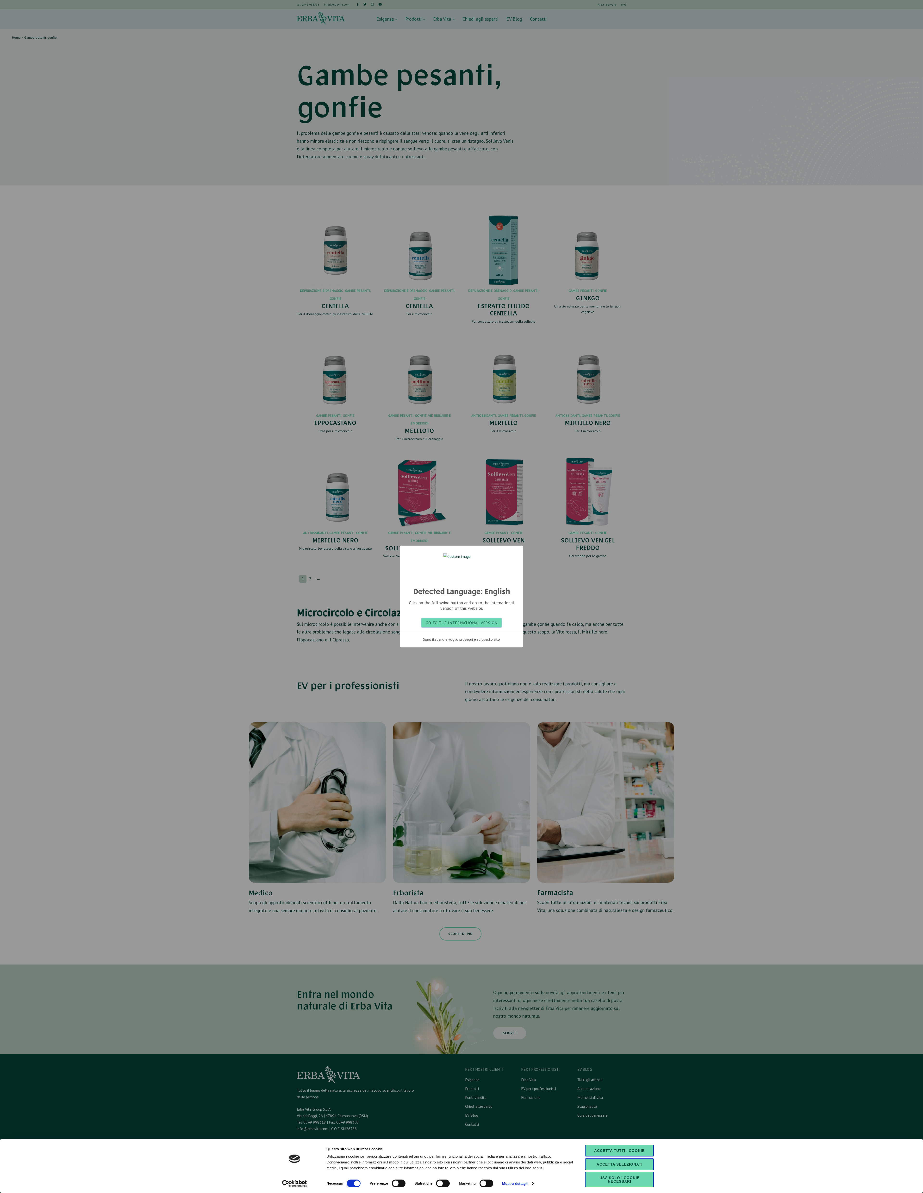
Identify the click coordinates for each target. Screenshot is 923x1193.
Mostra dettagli (515, 1183)
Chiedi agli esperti (480, 19)
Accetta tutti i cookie (619, 1151)
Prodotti (414, 19)
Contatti (538, 19)
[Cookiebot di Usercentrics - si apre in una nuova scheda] (295, 1183)
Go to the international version (462, 622)
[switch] (398, 1183)
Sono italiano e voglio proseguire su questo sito (461, 639)
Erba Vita (442, 19)
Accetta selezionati (619, 1164)
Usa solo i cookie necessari (619, 1179)
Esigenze (385, 19)
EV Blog (514, 19)
